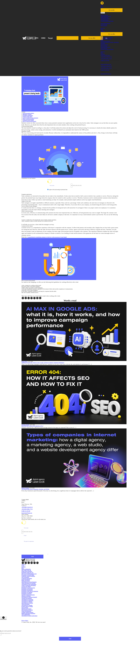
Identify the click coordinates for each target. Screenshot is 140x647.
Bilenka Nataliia (25, 488)
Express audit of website (27, 606)
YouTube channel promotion (28, 594)
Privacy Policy (25, 620)
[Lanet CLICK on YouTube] (37, 562)
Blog (102, 29)
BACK (102, 12)
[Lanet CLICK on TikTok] (31, 562)
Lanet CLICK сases (105, 55)
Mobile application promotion (28, 613)
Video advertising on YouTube (29, 583)
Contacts (103, 31)
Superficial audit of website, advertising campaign (110, 43)
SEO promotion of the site (107, 37)
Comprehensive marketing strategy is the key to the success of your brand (47, 237)
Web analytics (104, 25)
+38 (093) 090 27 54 (106, 58)
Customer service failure (28, 120)
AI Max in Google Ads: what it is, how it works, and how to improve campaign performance (43, 362)
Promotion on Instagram (27, 590)
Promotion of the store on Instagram (30, 591)
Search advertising (26, 579)
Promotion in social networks (28, 587)
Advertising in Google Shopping (29, 582)
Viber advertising (25, 604)
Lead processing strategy (28, 113)
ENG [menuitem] (102, 7)
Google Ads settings (26, 586)
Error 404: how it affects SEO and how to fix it (32, 426)
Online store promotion (27, 571)
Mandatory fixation (27, 114)
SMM (43, 38)
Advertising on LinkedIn (27, 603)
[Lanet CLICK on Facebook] (23, 562)
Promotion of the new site (27, 572)
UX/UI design (104, 24)
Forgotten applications (28, 115)
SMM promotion (104, 17)
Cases (102, 30)
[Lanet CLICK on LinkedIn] (28, 562)
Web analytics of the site (27, 610)
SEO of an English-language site (29, 573)
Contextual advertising (106, 16)
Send (70, 638)
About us (103, 28)
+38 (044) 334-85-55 (106, 56)
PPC (37, 38)
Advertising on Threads (27, 605)
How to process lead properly (29, 121)
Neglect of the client (27, 116)
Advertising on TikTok (27, 601)
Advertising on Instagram (27, 600)
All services (3, 619)
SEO (31, 38)
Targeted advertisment (27, 598)
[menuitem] (102, 5)
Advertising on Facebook (27, 599)
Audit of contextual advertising (29, 585)
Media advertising (26, 580)
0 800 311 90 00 (105, 60)
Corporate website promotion (28, 576)
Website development (26, 608)
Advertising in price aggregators (29, 584)
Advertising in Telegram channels (29, 597)
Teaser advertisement (105, 23)
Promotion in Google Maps (28, 575)
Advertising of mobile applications (29, 615)
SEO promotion (104, 15)
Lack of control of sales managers (30, 117)
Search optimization (26, 569)
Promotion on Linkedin (27, 592)
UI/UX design (25, 607)
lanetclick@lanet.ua (106, 64)
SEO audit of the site (26, 570)
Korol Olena (24, 361)
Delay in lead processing (28, 119)
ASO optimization (26, 614)
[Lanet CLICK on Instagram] (25, 562)
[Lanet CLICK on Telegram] (34, 562)
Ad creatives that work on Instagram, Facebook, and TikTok (35, 489)
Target (50, 38)
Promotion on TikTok (26, 593)
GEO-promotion (104, 19)
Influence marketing (26, 596)
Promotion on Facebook (27, 589)
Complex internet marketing (107, 21)
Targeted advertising (105, 18)
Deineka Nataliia (25, 424)
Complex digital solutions (27, 612)
